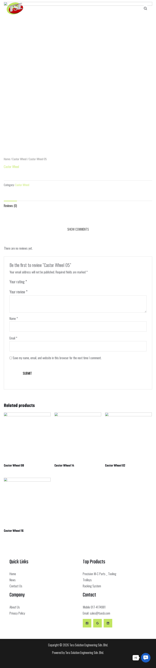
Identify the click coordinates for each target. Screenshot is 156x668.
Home (7, 159)
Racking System (92, 585)
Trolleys (87, 579)
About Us (15, 606)
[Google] (97, 623)
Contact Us (16, 585)
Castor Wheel (19, 159)
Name (14, 318)
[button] (115, 8)
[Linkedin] (108, 623)
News (13, 579)
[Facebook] (87, 623)
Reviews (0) (10, 205)
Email (13, 337)
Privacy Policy (17, 613)
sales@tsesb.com (100, 613)
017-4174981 (98, 606)
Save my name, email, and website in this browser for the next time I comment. (57, 357)
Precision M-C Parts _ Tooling (99, 573)
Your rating (18, 281)
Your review (19, 292)
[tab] (10, 205)
